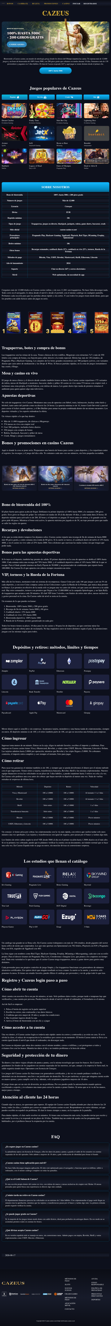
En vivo (40, 97)
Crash (67, 97)
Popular (13, 97)
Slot (94, 97)
